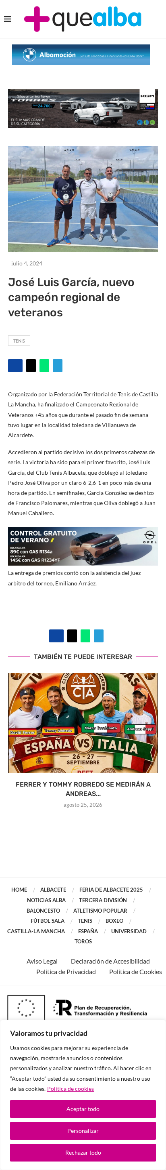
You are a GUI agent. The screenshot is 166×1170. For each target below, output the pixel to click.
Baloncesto (43, 910)
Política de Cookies (135, 971)
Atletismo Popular (100, 910)
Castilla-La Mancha (36, 931)
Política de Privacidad (66, 971)
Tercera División (103, 900)
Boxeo (114, 920)
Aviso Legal (42, 961)
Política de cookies (70, 1088)
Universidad (129, 931)
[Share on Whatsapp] (44, 365)
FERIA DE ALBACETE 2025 (111, 889)
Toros (83, 941)
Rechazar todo (83, 1152)
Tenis (19, 340)
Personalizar (83, 1130)
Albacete (53, 889)
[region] (83, 1095)
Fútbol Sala (47, 920)
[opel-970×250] (83, 533)
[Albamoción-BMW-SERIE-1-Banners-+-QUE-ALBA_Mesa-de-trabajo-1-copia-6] (81, 48)
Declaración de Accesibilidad (110, 961)
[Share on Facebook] (15, 365)
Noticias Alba (46, 900)
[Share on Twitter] (31, 365)
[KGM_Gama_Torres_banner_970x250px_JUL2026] (83, 93)
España (88, 931)
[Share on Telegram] (57, 365)
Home (19, 889)
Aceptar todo (83, 1108)
